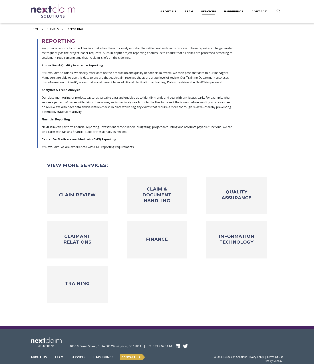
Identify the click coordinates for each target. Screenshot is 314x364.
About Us (168, 11)
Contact (259, 11)
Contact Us (131, 357)
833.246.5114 (162, 346)
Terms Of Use (275, 357)
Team (188, 11)
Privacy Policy (256, 357)
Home (35, 29)
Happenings (233, 11)
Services (208, 11)
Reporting (75, 29)
